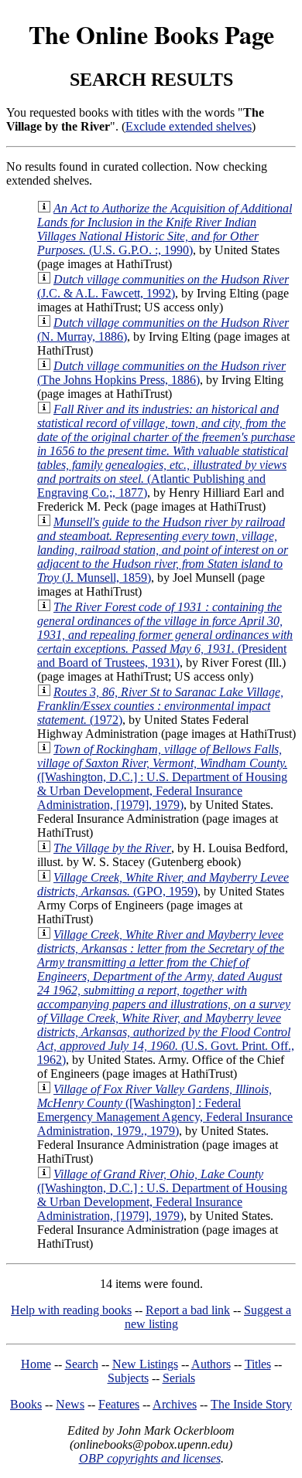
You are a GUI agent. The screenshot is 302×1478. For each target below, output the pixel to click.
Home (36, 1364)
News (70, 1404)
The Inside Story (251, 1404)
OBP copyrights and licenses (150, 1458)
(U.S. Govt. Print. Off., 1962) (165, 997)
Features (118, 1404)
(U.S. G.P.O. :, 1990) (164, 229)
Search (81, 1364)
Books (26, 1404)
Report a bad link (188, 1310)
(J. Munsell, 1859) (162, 549)
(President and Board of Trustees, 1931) (165, 634)
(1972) (160, 705)
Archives (175, 1404)
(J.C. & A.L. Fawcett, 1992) (163, 286)
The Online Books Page (151, 34)
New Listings (145, 1364)
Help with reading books (71, 1310)
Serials (179, 1378)
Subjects (128, 1378)
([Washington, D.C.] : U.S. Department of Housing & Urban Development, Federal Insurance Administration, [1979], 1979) (162, 776)
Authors (211, 1364)
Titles (258, 1364)
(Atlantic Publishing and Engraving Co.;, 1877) (166, 451)
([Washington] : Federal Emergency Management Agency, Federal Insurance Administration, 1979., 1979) (165, 1109)
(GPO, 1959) (163, 884)
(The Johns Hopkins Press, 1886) (161, 372)
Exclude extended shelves (188, 126)
